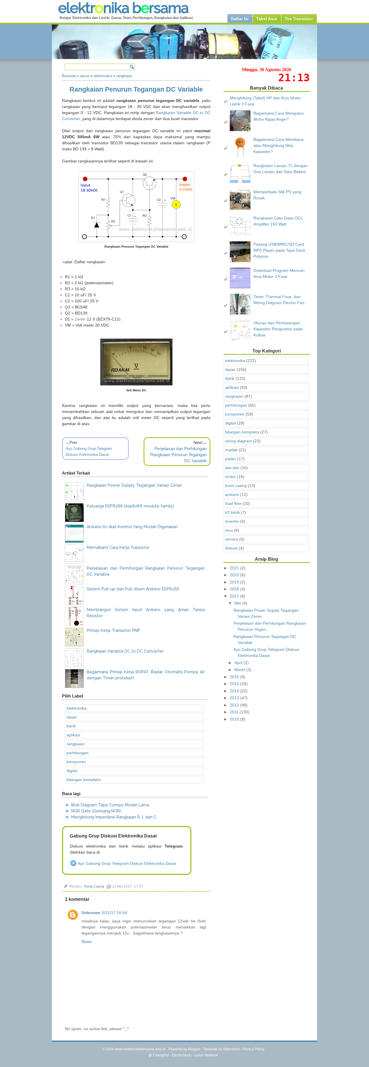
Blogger (194, 1049)
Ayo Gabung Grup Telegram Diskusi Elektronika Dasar (126, 863)
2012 (235, 705)
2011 (235, 712)
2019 (235, 582)
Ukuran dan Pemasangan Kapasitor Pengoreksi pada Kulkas (278, 329)
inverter (232, 521)
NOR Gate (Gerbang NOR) (96, 811)
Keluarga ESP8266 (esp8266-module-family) (130, 506)
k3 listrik (232, 512)
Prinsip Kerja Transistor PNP (113, 630)
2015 (235, 683)
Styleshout (231, 1049)
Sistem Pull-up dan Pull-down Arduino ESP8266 (133, 589)
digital (72, 770)
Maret (240, 669)
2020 (235, 575)
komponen (76, 761)
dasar (72, 717)
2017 (235, 596)
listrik (71, 726)
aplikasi (73, 735)
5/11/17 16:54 (114, 912)
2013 (235, 697)
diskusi (231, 548)
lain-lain (232, 467)
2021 (235, 568)
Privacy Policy (253, 1049)
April (239, 662)
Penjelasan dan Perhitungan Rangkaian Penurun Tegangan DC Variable (178, 454)
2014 (235, 691)
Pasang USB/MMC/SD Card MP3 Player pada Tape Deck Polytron (279, 250)
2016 (235, 676)
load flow (233, 503)
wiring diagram (238, 441)
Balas (87, 941)
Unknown (91, 912)
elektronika (76, 708)
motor (230, 476)
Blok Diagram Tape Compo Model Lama (110, 805)
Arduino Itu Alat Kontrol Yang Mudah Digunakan (132, 526)
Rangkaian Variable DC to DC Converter (125, 651)
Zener (80, 319)
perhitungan (78, 752)
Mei (238, 603)
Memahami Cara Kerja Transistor (118, 547)
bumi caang (235, 485)
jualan (230, 458)
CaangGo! (161, 1055)
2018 (235, 589)
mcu (229, 530)
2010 (235, 719)
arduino (232, 494)
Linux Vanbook (206, 1055)
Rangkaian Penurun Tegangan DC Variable (136, 89)
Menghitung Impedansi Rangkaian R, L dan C (114, 817)
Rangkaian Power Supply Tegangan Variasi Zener (134, 485)
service (231, 539)
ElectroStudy (182, 1055)
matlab (231, 450)
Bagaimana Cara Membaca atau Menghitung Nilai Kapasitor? (278, 145)
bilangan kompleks (84, 779)
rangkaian (76, 744)
